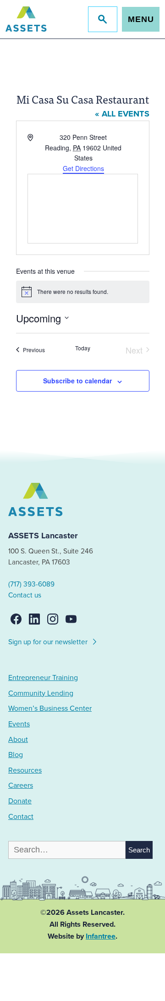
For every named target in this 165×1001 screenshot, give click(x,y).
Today (82, 348)
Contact (20, 816)
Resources (25, 770)
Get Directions (83, 168)
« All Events (122, 114)
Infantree (101, 936)
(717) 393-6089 (31, 584)
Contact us (24, 595)
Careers (20, 785)
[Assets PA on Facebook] (16, 619)
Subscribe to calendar (77, 380)
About (18, 739)
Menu (141, 19)
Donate (20, 801)
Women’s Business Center (50, 708)
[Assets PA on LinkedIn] (34, 619)
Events (19, 724)
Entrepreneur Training (43, 677)
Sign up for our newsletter (48, 642)
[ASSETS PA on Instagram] (52, 619)
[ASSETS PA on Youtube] (71, 619)
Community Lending (40, 693)
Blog (15, 754)
